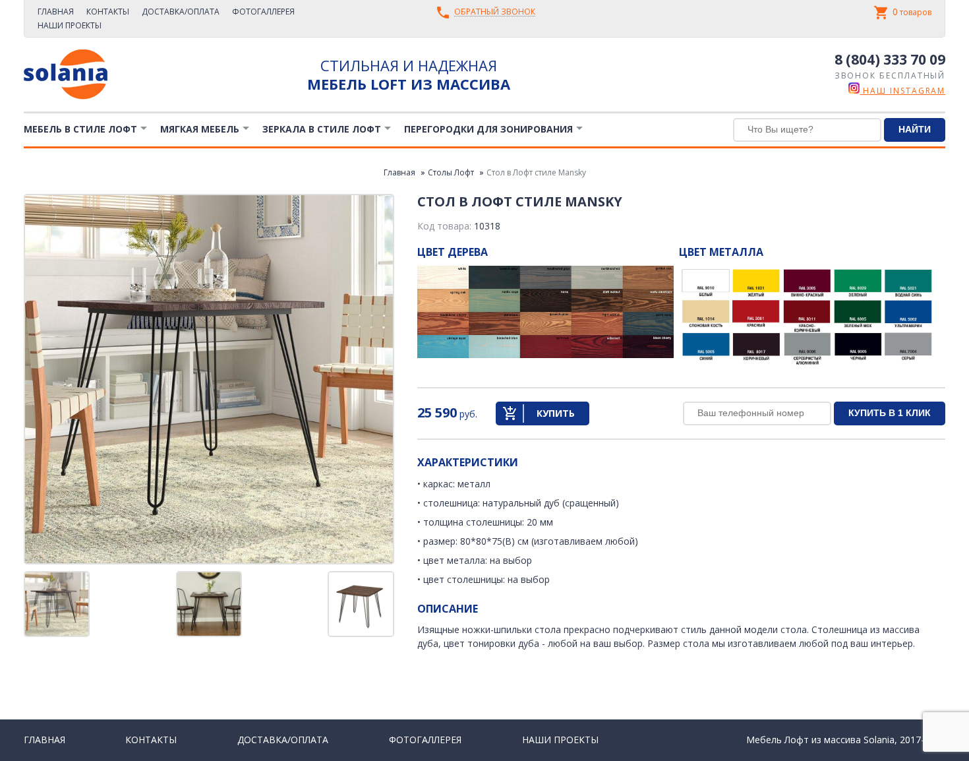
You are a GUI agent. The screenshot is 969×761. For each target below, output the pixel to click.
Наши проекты (70, 25)
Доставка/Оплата (181, 11)
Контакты (107, 11)
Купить (556, 413)
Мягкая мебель (199, 129)
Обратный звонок (494, 12)
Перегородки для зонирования (488, 129)
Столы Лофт (451, 172)
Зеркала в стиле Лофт (321, 129)
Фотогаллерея (263, 11)
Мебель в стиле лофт (80, 129)
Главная (56, 11)
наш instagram (902, 90)
